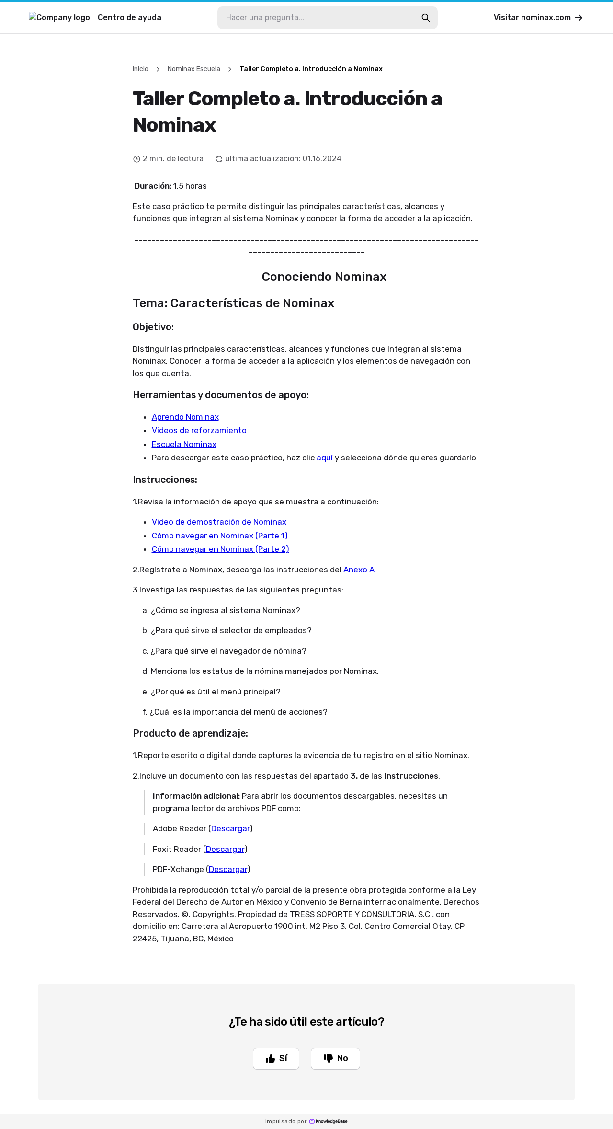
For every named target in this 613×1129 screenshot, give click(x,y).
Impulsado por (286, 1121)
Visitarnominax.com (532, 17)
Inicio (140, 69)
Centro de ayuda (129, 17)
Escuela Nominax (184, 444)
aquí (325, 457)
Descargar (230, 828)
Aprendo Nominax (185, 417)
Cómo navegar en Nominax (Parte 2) (220, 549)
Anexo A (359, 569)
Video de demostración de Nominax (219, 521)
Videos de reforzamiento (199, 430)
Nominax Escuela (194, 69)
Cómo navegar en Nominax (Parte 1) (220, 535)
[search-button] (425, 18)
